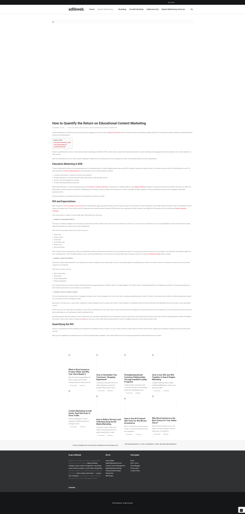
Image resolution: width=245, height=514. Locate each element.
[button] (200, 9)
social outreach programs (77, 468)
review (84, 319)
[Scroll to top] (241, 510)
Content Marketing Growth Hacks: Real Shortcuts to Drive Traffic (80, 413)
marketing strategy (154, 254)
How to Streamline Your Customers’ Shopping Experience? (106, 377)
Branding (122, 9)
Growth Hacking (136, 9)
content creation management (83, 466)
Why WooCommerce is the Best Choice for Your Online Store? (164, 420)
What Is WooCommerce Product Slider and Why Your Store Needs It (79, 371)
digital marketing (140, 187)
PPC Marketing (160, 358)
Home (92, 9)
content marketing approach (72, 171)
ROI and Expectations (60, 144)
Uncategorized (84, 358)
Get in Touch (171, 2)
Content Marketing (110, 127)
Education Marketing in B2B (62, 142)
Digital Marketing (105, 9)
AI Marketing (142, 403)
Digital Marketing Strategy (79, 127)
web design (97, 466)
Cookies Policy (135, 471)
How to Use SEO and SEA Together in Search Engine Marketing (163, 377)
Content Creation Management (115, 466)
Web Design (109, 476)
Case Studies (110, 460)
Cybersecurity (153, 9)
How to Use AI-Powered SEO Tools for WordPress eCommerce (135, 420)
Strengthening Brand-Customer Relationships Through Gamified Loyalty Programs (135, 378)
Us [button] (192, 9)
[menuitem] (172, 2)
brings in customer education (99, 187)
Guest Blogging (135, 466)
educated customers (114, 132)
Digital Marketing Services (173, 9)
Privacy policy (134, 468)
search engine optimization (85, 473)
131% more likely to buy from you (73, 206)
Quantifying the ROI (60, 146)
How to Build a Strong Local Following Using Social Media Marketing (108, 421)
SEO (167, 358)
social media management (93, 468)
